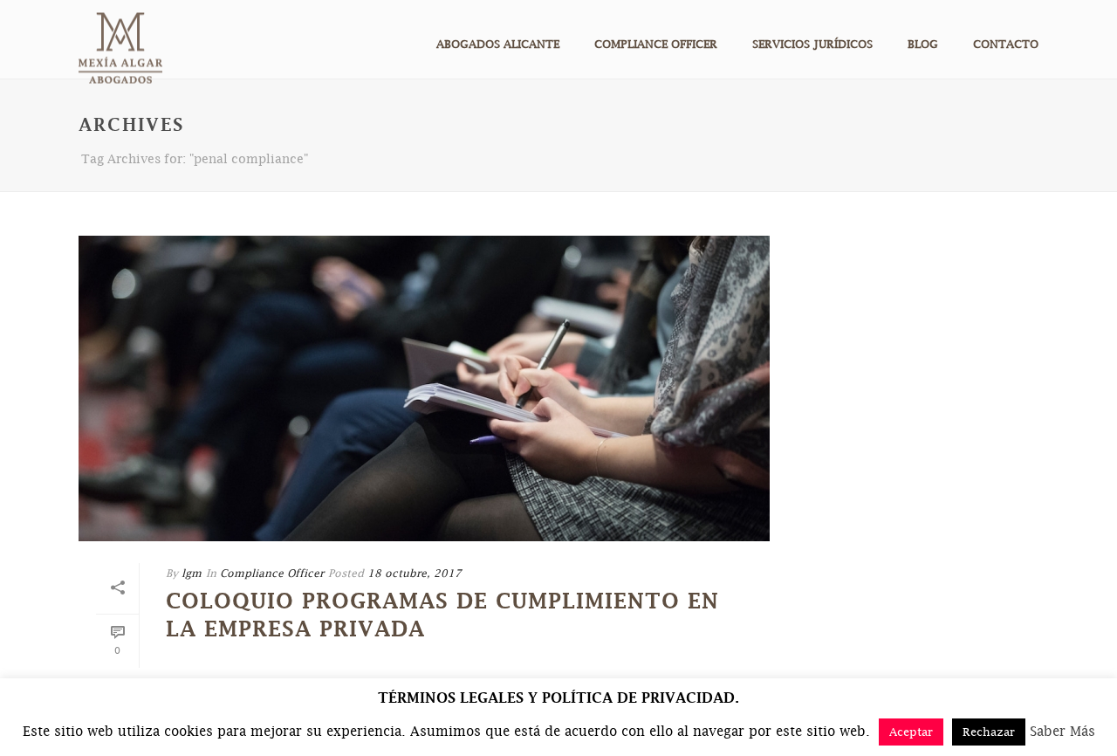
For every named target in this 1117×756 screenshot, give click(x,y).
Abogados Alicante (497, 44)
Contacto (1005, 44)
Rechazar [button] (989, 732)
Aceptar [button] (911, 732)
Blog (923, 44)
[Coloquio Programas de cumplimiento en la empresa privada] (424, 388)
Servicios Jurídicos (812, 44)
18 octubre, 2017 (414, 573)
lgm (192, 573)
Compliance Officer (655, 44)
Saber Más (1062, 731)
